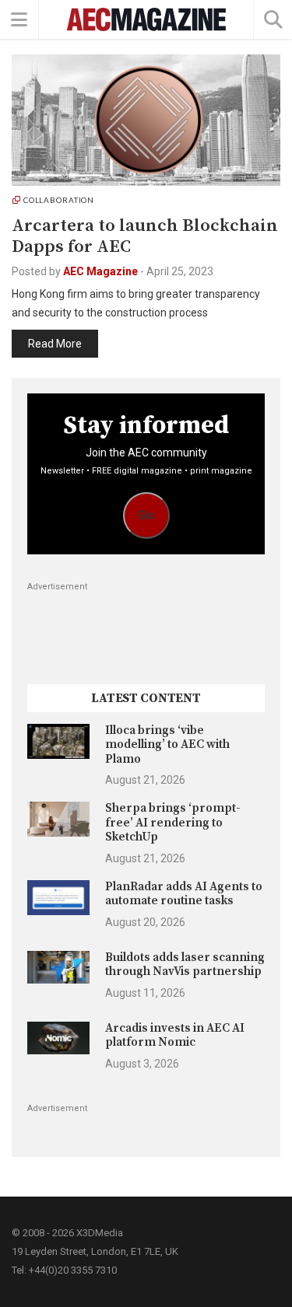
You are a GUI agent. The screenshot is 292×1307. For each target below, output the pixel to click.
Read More (55, 343)
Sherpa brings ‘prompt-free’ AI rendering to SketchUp (173, 822)
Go (146, 515)
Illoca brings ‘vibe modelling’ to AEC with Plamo (167, 745)
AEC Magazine (100, 271)
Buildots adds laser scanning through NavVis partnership (185, 964)
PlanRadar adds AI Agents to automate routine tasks (183, 893)
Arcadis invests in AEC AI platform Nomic (175, 1035)
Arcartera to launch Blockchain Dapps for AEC (145, 236)
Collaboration (58, 199)
